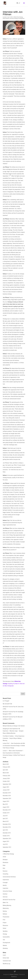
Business (7, 18)
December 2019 (7, 793)
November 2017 (7, 810)
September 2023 (7, 784)
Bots (4, 868)
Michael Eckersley (7, 726)
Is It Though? (6, 701)
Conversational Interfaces (9, 877)
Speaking (5, 931)
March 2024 (6, 772)
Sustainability (6, 937)
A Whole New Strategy (18, 17)
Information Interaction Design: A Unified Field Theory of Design (14, 755)
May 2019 (5, 804)
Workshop (5, 948)
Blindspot (5, 859)
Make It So (5, 902)
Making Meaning (11, 733)
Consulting (5, 874)
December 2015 (7, 833)
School (4, 928)
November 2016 (7, 827)
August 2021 (6, 787)
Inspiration (5, 888)
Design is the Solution (19, 726)
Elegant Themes (14, 974)
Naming (5, 911)
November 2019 (7, 795)
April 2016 (5, 830)
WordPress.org (6, 963)
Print (4, 919)
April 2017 (5, 818)
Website (5, 945)
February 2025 (6, 767)
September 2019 (7, 798)
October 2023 (6, 781)
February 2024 (6, 775)
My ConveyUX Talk (7, 704)
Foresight (5, 882)
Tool (4, 939)
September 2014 (7, 847)
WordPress (14, 976)
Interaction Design (7, 891)
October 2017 (6, 813)
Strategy (16, 18)
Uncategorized (21, 18)
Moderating (6, 908)
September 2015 (7, 838)
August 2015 (6, 841)
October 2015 (6, 835)
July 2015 (5, 844)
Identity (5, 885)
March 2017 (6, 821)
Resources (5, 925)
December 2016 (7, 824)
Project (4, 922)
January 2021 (6, 790)
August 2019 (6, 801)
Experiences (6, 879)
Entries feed (6, 958)
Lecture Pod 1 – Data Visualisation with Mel (14, 743)
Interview (12, 18)
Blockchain (5, 862)
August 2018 (6, 807)
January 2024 (6, 778)
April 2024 (5, 770)
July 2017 (5, 815)
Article (4, 856)
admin (5, 17)
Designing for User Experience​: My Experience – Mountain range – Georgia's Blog (13, 731)
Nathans (5, 914)
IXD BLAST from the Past (9, 899)
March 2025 (6, 764)
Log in (4, 955)
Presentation (6, 917)
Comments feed (7, 961)
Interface (5, 894)
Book (4, 18)
